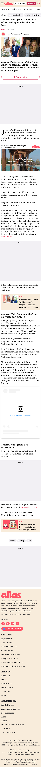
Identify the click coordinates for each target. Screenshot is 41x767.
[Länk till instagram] (8, 623)
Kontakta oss (7, 705)
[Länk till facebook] (3, 623)
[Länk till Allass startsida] (8, 3)
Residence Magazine (32, 745)
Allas (3, 717)
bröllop (21, 541)
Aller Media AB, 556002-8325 (26, 762)
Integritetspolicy (9, 658)
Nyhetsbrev (6, 638)
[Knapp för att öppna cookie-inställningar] (39, 3)
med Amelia (6, 236)
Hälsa (4, 679)
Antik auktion (8, 732)
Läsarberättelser (15, 15)
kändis (12, 541)
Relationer (28, 9)
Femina (35, 743)
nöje (3, 29)
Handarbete (7, 687)
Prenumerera (20, 3)
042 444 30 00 (28, 759)
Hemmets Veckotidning (12, 724)
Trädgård (16, 9)
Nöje (3, 695)
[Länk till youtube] (12, 623)
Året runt (6, 728)
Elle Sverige (7, 743)
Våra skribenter (9, 646)
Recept (10, 745)
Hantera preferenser (11, 654)
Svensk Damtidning (25, 743)
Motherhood (18, 745)
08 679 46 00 (33, 764)
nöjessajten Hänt (29, 507)
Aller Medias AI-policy (12, 662)
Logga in (31, 3)
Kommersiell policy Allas (13, 666)
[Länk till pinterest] (17, 623)
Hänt (15, 743)
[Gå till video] (36, 146)
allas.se (33, 761)
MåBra (3, 745)
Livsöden (5, 675)
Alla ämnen (6, 642)
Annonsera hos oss (10, 709)
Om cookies (7, 650)
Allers (4, 720)
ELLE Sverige (7, 752)
